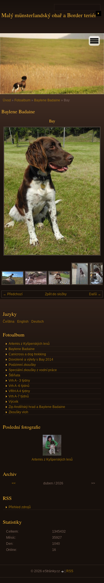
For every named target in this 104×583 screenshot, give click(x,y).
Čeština (8, 321)
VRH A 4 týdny (19, 391)
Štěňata (14, 375)
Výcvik (13, 402)
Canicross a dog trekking (27, 354)
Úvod (7, 100)
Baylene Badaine (47, 100)
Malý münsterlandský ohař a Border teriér (48, 15)
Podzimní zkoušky (22, 365)
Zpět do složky (56, 294)
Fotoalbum (22, 100)
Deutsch (37, 321)
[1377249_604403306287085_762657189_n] (36, 284)
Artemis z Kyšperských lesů (29, 344)
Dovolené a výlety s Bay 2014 (31, 359)
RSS (69, 571)
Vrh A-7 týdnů (19, 396)
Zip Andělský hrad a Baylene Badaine (37, 407)
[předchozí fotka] (10, 191)
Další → (95, 294)
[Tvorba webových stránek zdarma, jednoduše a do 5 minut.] (63, 571)
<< (14, 483)
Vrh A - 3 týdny (19, 380)
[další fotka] (93, 191)
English (23, 321)
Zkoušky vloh (18, 412)
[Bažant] (59, 284)
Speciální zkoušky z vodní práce (33, 370)
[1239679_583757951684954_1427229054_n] (12, 284)
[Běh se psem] (79, 284)
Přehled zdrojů (20, 507)
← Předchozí (12, 294)
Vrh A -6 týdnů (19, 386)
